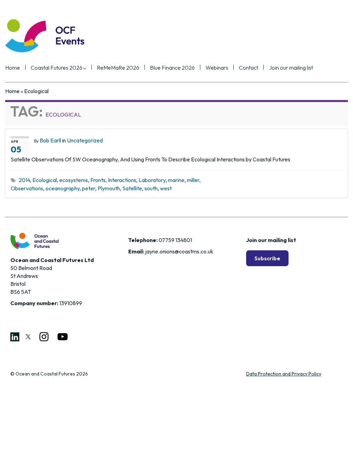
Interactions (122, 180)
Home (12, 68)
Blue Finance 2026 (172, 68)
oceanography (63, 188)
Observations (27, 188)
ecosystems (73, 180)
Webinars (216, 68)
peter (88, 188)
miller (193, 180)
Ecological (44, 180)
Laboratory (152, 180)
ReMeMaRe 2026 (118, 68)
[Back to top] (337, 455)
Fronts (97, 180)
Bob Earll (50, 140)
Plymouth (109, 188)
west (166, 188)
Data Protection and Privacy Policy (283, 374)
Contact (248, 68)
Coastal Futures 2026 (57, 68)
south (151, 188)
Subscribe (267, 258)
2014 (24, 180)
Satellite (132, 188)
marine (176, 180)
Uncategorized (85, 140)
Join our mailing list (291, 68)
